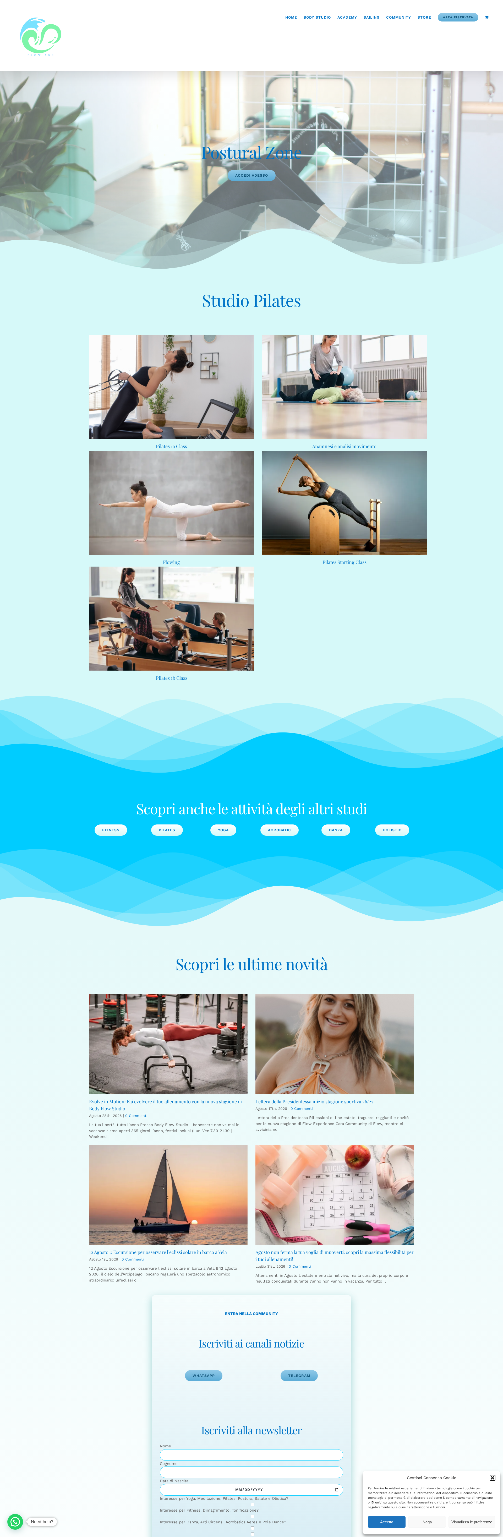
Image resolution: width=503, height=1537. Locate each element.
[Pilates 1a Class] (171, 387)
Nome (165, 1446)
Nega (427, 1522)
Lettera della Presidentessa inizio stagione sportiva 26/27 (314, 1101)
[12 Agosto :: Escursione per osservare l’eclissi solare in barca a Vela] (168, 1195)
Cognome (169, 1463)
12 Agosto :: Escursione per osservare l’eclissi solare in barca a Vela (158, 1252)
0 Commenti (136, 1116)
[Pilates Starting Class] (344, 503)
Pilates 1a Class (171, 446)
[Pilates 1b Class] (171, 619)
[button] (492, 1477)
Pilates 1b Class (171, 678)
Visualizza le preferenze (471, 1522)
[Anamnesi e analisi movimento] (344, 387)
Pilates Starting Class (344, 562)
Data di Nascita (174, 1481)
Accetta (386, 1522)
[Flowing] (171, 503)
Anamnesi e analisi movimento (344, 446)
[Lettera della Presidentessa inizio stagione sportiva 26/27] (334, 1044)
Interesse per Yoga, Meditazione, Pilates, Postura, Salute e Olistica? (224, 1498)
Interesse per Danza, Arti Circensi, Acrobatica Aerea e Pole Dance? (223, 1522)
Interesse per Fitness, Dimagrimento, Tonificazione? (209, 1510)
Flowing (171, 562)
